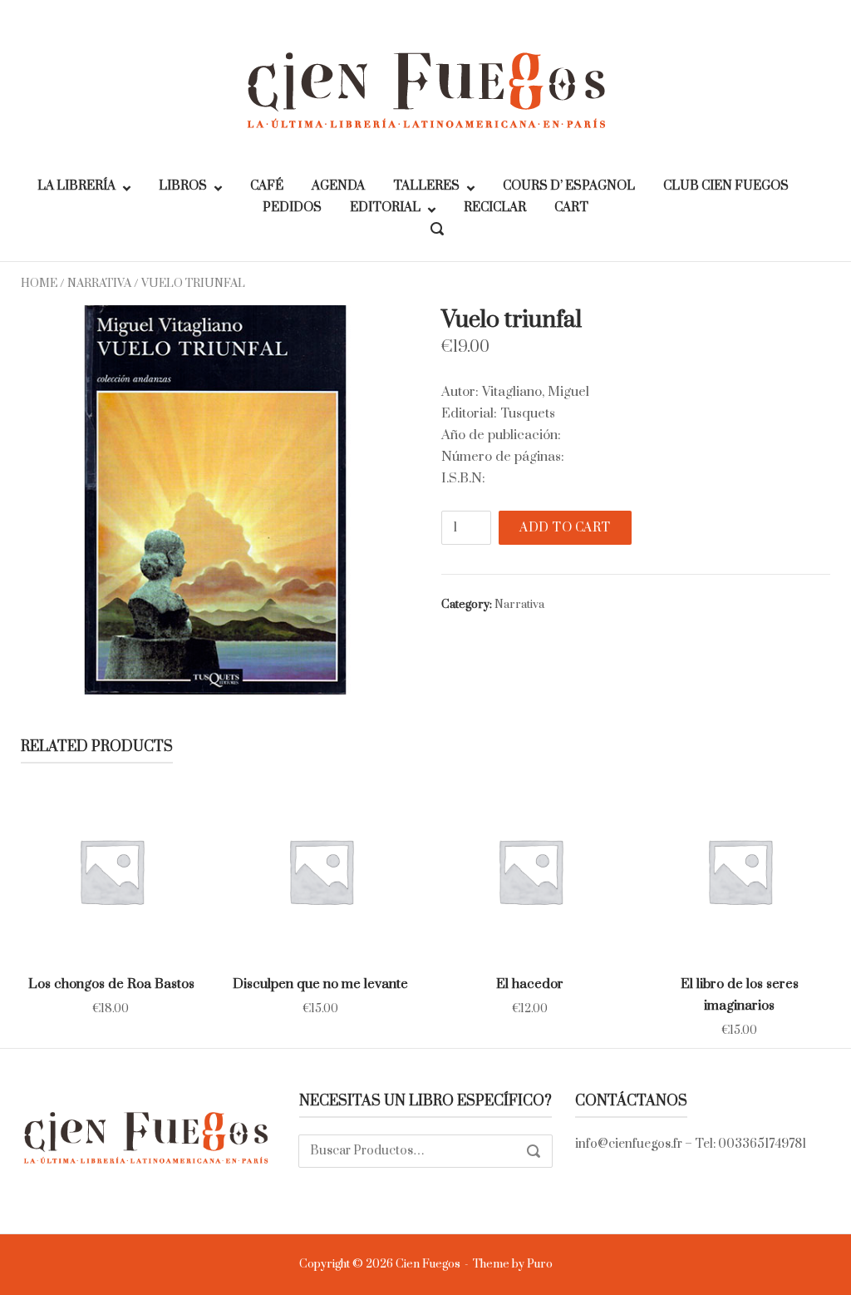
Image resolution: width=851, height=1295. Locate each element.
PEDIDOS (292, 207)
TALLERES (426, 186)
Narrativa (99, 283)
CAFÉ (266, 186)
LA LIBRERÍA (76, 186)
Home (39, 283)
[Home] (425, 89)
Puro (540, 1264)
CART (571, 207)
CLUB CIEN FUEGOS (726, 186)
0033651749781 (762, 1144)
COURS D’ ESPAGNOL (569, 186)
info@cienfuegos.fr (628, 1144)
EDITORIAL (385, 207)
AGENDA (338, 186)
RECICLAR (495, 207)
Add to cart (565, 528)
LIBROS (183, 186)
